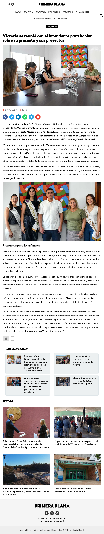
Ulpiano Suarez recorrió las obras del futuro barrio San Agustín (84, 381)
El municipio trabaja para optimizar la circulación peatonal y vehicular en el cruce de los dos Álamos (26, 492)
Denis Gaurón (79, 530)
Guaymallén (82, 12)
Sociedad (41, 12)
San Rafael (64, 19)
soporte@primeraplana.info (52, 521)
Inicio (18, 12)
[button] (101, 15)
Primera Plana (52, 4)
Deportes (68, 12)
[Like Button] (6, 338)
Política (28, 12)
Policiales (54, 12)
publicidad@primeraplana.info (52, 518)
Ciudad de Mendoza (44, 19)
